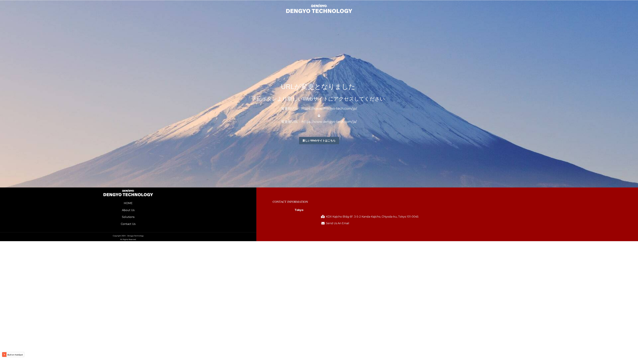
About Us (128, 210)
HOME (128, 203)
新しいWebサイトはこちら (319, 140)
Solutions (128, 217)
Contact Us (128, 224)
